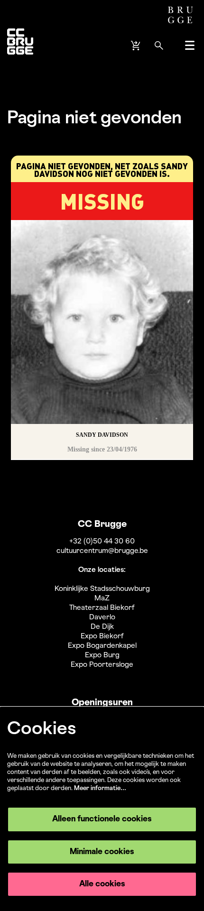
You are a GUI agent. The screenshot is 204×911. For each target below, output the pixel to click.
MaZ (102, 598)
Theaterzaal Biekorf (102, 608)
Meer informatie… (100, 788)
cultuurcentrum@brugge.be (102, 551)
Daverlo (102, 617)
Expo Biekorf (102, 636)
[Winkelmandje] (137, 45)
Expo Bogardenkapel (102, 646)
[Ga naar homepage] (20, 45)
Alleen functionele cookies (102, 819)
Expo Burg (102, 655)
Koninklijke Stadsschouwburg (102, 589)
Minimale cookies (102, 852)
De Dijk (102, 627)
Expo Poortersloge (102, 665)
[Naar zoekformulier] (159, 45)
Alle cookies (102, 884)
